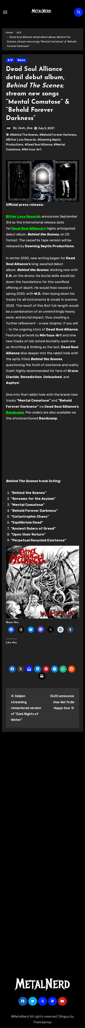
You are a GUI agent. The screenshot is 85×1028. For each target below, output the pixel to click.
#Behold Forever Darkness (57, 134)
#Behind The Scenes (24, 134)
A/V (10, 60)
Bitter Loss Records (23, 216)
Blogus (64, 1016)
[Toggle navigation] (5, 12)
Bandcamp (15, 412)
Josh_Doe (25, 128)
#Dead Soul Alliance (38, 144)
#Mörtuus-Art (32, 149)
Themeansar (42, 1022)
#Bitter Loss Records (21, 139)
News (21, 60)
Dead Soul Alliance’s (28, 228)
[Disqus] (42, 792)
